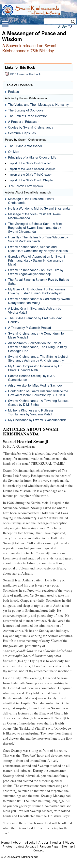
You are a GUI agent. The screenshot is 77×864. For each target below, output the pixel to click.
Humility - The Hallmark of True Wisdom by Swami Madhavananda (38, 239)
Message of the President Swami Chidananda (31, 200)
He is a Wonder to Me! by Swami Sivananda (39, 208)
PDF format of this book (25, 74)
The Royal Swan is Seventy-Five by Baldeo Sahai (38, 281)
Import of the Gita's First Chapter (30, 163)
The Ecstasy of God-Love (25, 110)
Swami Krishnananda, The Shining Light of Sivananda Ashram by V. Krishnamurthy (38, 358)
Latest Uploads (26, 846)
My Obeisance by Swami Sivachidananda (37, 420)
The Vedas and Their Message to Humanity (38, 104)
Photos (7, 846)
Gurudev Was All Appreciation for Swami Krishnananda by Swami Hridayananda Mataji (36, 260)
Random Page (48, 846)
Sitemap (67, 846)
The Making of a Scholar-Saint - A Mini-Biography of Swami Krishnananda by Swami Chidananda (35, 227)
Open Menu (5, 24)
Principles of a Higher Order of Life (32, 157)
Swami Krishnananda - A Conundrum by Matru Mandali (36, 335)
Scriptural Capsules (22, 133)
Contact (38, 850)
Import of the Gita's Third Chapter (30, 174)
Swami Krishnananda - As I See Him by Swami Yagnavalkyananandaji (35, 272)
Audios (57, 842)
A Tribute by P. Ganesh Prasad (29, 327)
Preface (13, 91)
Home (5, 842)
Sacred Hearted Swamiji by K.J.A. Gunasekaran (31, 377)
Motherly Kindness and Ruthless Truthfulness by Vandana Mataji (31, 412)
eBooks (30, 842)
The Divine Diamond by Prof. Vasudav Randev (35, 320)
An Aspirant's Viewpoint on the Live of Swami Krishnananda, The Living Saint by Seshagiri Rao (37, 347)
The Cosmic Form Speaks (26, 186)
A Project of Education (23, 121)
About (17, 842)
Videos (69, 842)
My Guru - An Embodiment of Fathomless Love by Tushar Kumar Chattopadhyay (36, 291)
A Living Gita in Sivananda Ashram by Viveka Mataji (34, 310)
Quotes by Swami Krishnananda (30, 127)
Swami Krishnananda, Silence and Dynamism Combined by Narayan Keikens (38, 249)
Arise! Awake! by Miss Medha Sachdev (35, 385)
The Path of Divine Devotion (28, 116)
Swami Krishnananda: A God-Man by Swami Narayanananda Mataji (39, 301)
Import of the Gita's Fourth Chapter (31, 180)
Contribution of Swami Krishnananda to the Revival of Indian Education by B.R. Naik (38, 393)
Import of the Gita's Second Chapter (32, 169)
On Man (13, 151)
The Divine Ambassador (25, 146)
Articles (43, 842)
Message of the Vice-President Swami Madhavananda (34, 216)
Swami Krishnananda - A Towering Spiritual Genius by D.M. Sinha (38, 402)
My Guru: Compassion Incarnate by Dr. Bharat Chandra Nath (35, 368)
